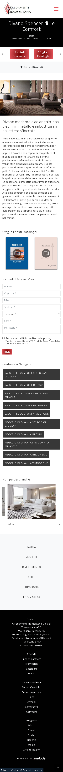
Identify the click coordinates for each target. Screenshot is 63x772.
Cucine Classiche (31, 687)
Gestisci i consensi (32, 770)
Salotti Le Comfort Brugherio (26, 405)
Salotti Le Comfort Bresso (24, 384)
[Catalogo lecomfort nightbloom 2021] (17, 253)
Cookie (15, 770)
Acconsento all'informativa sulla (29, 338)
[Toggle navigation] (56, 9)
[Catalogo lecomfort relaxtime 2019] (46, 253)
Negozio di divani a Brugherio (26, 454)
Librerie (31, 739)
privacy (47, 338)
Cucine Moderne (31, 682)
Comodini (31, 711)
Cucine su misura (31, 692)
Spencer (47, 38)
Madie (31, 744)
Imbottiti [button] (31, 556)
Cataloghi (31, 668)
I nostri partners (31, 658)
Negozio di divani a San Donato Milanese (27, 444)
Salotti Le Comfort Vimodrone (27, 413)
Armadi (31, 701)
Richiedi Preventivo (20, 54)
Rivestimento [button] (31, 566)
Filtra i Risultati (33, 67)
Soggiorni (31, 720)
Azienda (31, 653)
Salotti (36, 38)
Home (31, 36)
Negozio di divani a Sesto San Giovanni (25, 424)
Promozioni (31, 663)
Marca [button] (31, 546)
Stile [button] (31, 576)
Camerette (31, 706)
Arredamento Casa (21, 38)
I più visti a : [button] (31, 596)
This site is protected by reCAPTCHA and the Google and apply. (33, 342)
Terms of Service (15, 343)
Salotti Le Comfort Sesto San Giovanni (26, 374)
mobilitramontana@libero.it (35, 638)
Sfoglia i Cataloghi (43, 54)
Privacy (5, 770)
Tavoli (31, 730)
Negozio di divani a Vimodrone (26, 463)
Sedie (31, 735)
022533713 (34, 641)
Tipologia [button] (32, 586)
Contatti (31, 673)
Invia (7, 351)
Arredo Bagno (31, 749)
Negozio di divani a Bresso (23, 434)
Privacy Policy (54, 341)
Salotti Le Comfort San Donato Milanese (27, 395)
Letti (31, 696)
